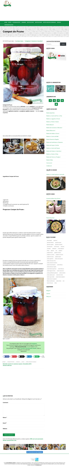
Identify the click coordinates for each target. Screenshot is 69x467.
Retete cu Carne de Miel (52, 136)
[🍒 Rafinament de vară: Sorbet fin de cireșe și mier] (6, 447)
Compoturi (28, 41)
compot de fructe (10, 361)
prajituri (60, 250)
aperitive (55, 240)
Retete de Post (30, 22)
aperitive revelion (58, 244)
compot (3, 361)
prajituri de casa (50, 256)
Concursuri (49, 163)
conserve (18, 361)
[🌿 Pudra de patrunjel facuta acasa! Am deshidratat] (31, 447)
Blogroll (48, 290)
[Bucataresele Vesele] (7, 3)
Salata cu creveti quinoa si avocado (55, 174)
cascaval (62, 246)
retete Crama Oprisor (51, 264)
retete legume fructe (51, 270)
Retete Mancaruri (50, 130)
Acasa (5, 22)
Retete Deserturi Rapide (52, 139)
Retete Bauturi (50, 124)
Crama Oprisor (61, 248)
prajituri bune (50, 252)
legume (52, 250)
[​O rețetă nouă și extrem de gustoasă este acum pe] (50, 447)
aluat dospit (49, 240)
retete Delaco (59, 264)
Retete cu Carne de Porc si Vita (54, 116)
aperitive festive (50, 242)
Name (5, 417)
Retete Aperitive (50, 113)
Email (5, 423)
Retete (9, 22)
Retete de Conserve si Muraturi (54, 127)
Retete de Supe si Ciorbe (52, 145)
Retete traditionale (51, 280)
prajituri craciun (57, 252)
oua (56, 250)
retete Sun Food (59, 274)
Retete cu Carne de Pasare (53, 148)
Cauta (63, 44)
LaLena (48, 293)
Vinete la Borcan (7, 365)
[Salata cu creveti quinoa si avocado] (55, 183)
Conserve (23, 22)
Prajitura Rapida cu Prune (13, 152)
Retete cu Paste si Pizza (52, 154)
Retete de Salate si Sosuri (52, 133)
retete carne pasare (59, 258)
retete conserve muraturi (31, 361)
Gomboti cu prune (34, 152)
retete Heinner (61, 268)
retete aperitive (50, 258)
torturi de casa (50, 282)
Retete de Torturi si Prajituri (53, 157)
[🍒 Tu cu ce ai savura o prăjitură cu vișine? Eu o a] (38, 447)
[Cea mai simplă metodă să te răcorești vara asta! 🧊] (25, 447)
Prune (21, 209)
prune (23, 361)
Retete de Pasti (38, 22)
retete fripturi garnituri (51, 268)
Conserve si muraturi (37, 41)
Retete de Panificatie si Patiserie (54, 142)
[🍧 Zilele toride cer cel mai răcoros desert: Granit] (63, 447)
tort (63, 280)
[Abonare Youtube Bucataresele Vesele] (56, 55)
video (55, 282)
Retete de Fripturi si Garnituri (53, 151)
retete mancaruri (60, 270)
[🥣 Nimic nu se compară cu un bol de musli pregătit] (56, 447)
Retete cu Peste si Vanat (52, 121)
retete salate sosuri (51, 274)
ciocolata (49, 248)
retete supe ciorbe (50, 276)
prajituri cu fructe (59, 254)
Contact (59, 22)
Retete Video (49, 160)
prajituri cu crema (50, 254)
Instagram (34, 343)
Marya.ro (48, 296)
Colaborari (49, 166)
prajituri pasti (58, 256)
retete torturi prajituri (60, 276)
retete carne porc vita (51, 260)
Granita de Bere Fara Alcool (53, 198)
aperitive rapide (50, 244)
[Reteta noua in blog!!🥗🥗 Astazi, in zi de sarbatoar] (19, 447)
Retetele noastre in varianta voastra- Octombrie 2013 (17, 364)
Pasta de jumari (50, 218)
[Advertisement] (40, 10)
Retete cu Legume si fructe (53, 119)
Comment (5, 402)
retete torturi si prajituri (52, 278)
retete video (58, 280)
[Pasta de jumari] (55, 226)
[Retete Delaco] (56, 89)
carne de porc (49, 246)
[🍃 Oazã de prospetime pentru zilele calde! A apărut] (13, 447)
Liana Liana (20, 41)
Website (5, 428)
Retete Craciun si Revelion (49, 22)
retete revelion (62, 272)
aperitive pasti (58, 242)
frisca (48, 250)
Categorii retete (16, 22)
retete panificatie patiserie (52, 272)
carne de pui (56, 246)
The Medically (38, 465)
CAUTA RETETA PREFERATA (53, 41)
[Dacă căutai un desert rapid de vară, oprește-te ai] (44, 447)
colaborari (54, 248)
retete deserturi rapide (51, 266)
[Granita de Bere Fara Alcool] (55, 207)
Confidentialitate (8, 24)
